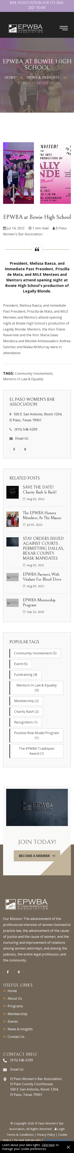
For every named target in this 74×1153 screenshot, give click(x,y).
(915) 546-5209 (26, 429)
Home (12, 991)
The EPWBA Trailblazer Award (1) (37, 751)
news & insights (43, 77)
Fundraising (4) (25, 674)
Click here (48, 1145)
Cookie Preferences (57, 1140)
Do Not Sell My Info (27, 1140)
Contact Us (16, 1036)
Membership (17, 1014)
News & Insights (20, 1029)
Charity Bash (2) (26, 711)
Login (61, 1129)
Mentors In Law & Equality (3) (36, 687)
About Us (15, 998)
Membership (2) (26, 701)
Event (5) (21, 664)
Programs (15, 1006)
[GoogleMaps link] (25, 449)
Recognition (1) (25, 722)
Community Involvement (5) (35, 653)
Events (13, 1021)
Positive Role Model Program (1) (36, 735)
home (10, 77)
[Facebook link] (13, 449)
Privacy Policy (46, 1135)
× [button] (68, 1147)
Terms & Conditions (20, 1135)
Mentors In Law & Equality (23, 379)
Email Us (21, 438)
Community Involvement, (34, 373)
